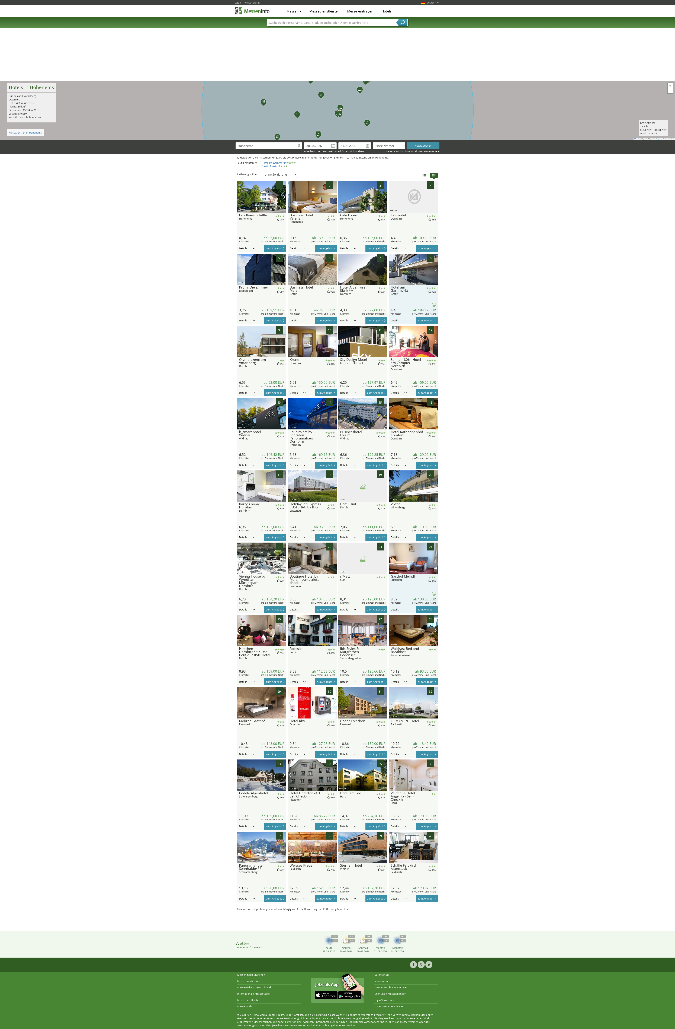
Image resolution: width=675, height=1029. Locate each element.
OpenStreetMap (654, 139)
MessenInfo (252, 10)
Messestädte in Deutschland (254, 987)
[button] (338, 105)
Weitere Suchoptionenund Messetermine (410, 151)
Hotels (386, 11)
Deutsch (431, 2)
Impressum (381, 981)
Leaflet (638, 139)
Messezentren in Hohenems (25, 132)
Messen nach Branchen (251, 974)
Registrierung (252, 2)
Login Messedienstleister (389, 1006)
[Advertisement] (337, 54)
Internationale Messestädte (253, 993)
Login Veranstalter (385, 1000)
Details (243, 248)
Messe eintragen (360, 11)
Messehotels (244, 1006)
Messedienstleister (324, 11)
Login (238, 2)
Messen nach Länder (249, 981)
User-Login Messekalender (390, 993)
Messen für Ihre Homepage (390, 987)
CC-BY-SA (671, 139)
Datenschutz (381, 974)
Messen (293, 11)
